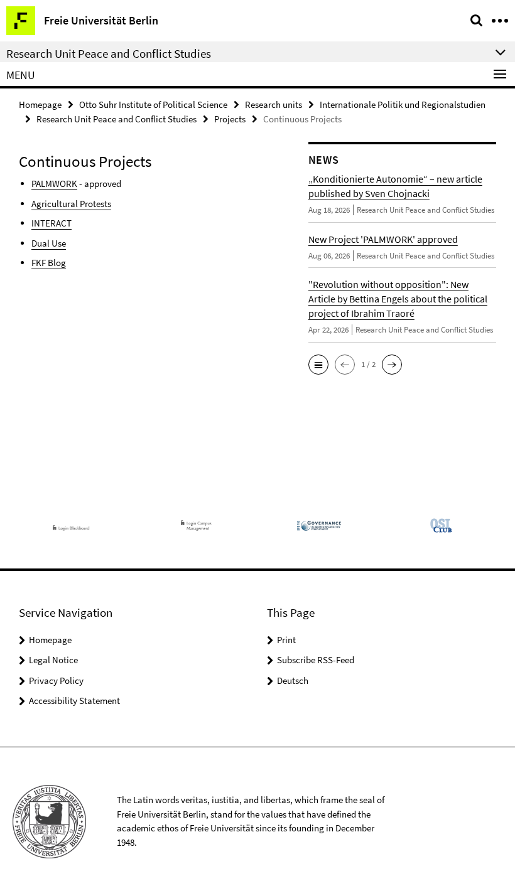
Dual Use (48, 243)
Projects (230, 119)
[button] (318, 364)
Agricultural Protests (71, 204)
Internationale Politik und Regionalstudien (402, 104)
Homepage (40, 104)
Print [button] (286, 640)
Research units (273, 104)
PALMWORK (54, 183)
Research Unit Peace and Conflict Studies (116, 119)
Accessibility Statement (74, 701)
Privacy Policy (56, 680)
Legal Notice (53, 660)
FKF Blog (48, 263)
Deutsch (292, 680)
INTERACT (51, 223)
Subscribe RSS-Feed (315, 660)
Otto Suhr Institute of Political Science (153, 104)
